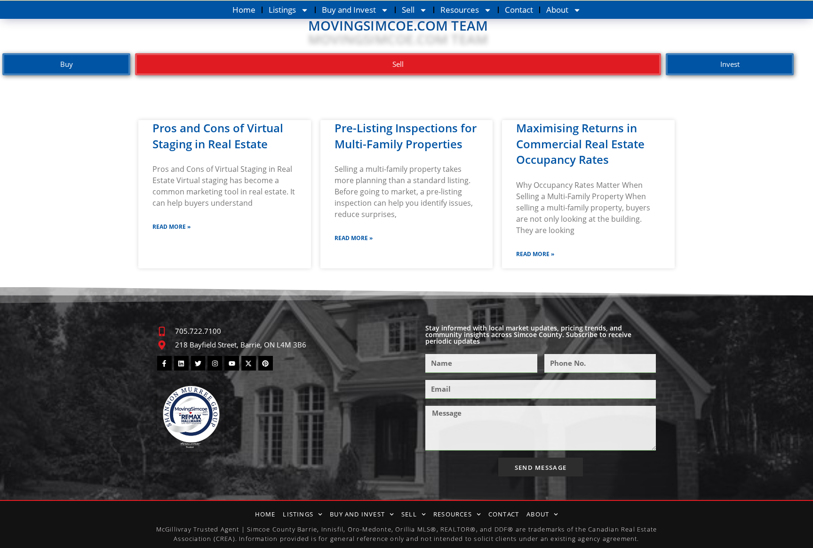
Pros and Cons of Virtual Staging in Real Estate (217, 136)
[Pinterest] (265, 363)
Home (243, 9)
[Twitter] (198, 363)
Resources (459, 9)
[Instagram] (214, 363)
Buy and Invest (349, 9)
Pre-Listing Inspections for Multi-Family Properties (406, 136)
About (557, 9)
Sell (408, 9)
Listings (282, 9)
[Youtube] (231, 363)
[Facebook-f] (164, 363)
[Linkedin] (181, 363)
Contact (519, 9)
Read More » (171, 227)
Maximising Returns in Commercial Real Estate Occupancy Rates (580, 143)
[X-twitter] (248, 363)
